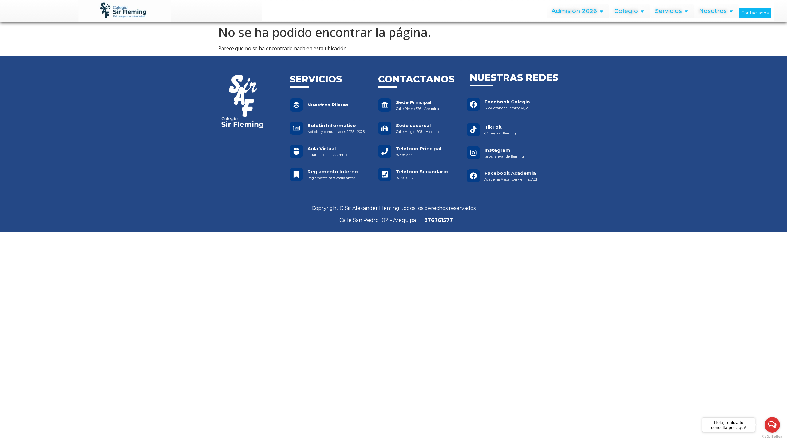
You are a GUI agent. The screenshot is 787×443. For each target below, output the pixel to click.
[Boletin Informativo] (296, 128)
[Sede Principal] (384, 105)
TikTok (493, 127)
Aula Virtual (321, 148)
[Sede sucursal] (384, 128)
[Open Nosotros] (731, 11)
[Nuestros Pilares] (296, 105)
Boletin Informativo (331, 125)
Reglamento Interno (332, 171)
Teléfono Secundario (422, 171)
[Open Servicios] (686, 11)
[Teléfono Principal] (384, 151)
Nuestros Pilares (328, 105)
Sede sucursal (413, 125)
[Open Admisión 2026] (601, 11)
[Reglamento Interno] (296, 174)
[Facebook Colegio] (473, 104)
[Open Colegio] (642, 11)
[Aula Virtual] (296, 151)
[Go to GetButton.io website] (772, 437)
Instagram (497, 150)
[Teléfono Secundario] (384, 174)
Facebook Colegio (507, 102)
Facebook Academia (510, 173)
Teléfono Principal (418, 148)
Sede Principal (413, 102)
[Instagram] (473, 152)
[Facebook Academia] (473, 175)
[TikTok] (473, 129)
